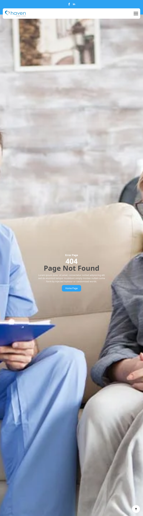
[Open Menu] (136, 13)
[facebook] (69, 4)
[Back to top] (136, 509)
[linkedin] (74, 4)
